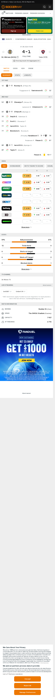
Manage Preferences (27, 692)
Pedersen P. (29, 140)
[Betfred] (7, 182)
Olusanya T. (21, 121)
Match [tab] (6, 68)
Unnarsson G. (37, 107)
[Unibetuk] (7, 189)
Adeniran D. (22, 117)
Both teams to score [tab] (33, 166)
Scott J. (13, 121)
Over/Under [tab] (15, 166)
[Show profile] (10, 51)
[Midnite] (7, 221)
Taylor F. (13, 150)
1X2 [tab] (4, 166)
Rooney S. (25, 131)
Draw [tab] (30, 68)
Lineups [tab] (27, 75)
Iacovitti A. (14, 126)
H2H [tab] (23, 68)
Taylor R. (23, 126)
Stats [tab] (17, 75)
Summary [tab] (7, 75)
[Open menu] (50, 7)
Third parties (44, 663)
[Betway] (7, 208)
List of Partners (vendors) (13, 674)
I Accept (27, 679)
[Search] (44, 7)
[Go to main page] (14, 6)
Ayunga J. (26, 112)
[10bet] (7, 215)
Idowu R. (27, 102)
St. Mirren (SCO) (8, 57)
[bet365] (7, 176)
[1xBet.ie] (7, 202)
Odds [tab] (15, 68)
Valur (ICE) (43, 57)
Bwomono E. (15, 131)
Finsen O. (39, 140)
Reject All (27, 686)
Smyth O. (13, 117)
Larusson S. (26, 107)
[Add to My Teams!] (3, 52)
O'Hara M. (26, 86)
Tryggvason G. (24, 90)
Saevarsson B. (37, 90)
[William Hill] (7, 195)
